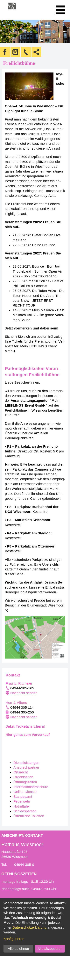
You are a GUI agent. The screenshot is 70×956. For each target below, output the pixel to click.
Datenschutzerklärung (29, 927)
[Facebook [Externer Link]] (5, 52)
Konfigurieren (14, 939)
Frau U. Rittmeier (19, 683)
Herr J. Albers (16, 703)
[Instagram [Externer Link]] (15, 52)
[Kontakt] (26, 52)
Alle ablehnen (18, 949)
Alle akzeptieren (50, 949)
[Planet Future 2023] (6, 743)
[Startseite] (17, 10)
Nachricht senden (24, 693)
